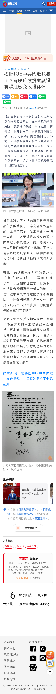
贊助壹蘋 (14, 98)
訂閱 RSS (23, 578)
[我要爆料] (50, 655)
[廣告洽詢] (50, 663)
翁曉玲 (8, 546)
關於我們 (9, 642)
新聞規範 (9, 660)
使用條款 (9, 667)
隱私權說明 (10, 654)
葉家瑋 (33, 108)
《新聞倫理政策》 (26, 509)
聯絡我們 (9, 648)
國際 (35, 11)
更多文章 (36, 578)
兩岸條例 (31, 546)
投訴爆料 (9, 673)
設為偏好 (5, 98)
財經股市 (45, 11)
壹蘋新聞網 (10, 69)
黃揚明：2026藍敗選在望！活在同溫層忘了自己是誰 (32, 59)
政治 (19, 11)
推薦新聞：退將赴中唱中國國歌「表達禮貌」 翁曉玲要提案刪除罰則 (28, 378)
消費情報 (9, 679)
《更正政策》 (40, 518)
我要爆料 (23, 98)
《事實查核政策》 (26, 514)
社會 (27, 11)
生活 (11, 11)
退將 (19, 546)
